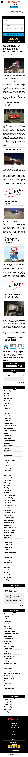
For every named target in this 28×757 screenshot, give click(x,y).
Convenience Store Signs (11, 633)
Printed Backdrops (9, 495)
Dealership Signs (9, 638)
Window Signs (8, 577)
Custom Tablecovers (10, 430)
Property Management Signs (12, 673)
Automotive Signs (9, 614)
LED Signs (7, 463)
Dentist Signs (8, 641)
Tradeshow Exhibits (9, 532)
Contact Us (14, 739)
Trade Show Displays (10, 527)
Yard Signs (7, 580)
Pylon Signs (7, 502)
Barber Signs (7, 621)
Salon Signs (7, 683)
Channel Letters (8, 423)
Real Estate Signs (9, 676)
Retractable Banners (10, 505)
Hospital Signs (8, 648)
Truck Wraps (7, 537)
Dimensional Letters (9, 440)
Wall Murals (7, 565)
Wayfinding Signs (9, 570)
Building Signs (8, 410)
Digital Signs (7, 438)
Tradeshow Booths (9, 530)
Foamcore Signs (8, 455)
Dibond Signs (8, 435)
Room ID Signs (8, 507)
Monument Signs (9, 478)
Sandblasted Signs (9, 512)
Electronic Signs (8, 445)
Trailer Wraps (8, 535)
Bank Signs (7, 616)
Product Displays (9, 498)
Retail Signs (7, 681)
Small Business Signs (10, 688)
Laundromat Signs (9, 656)
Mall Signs (7, 661)
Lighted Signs (8, 468)
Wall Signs (7, 567)
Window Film (7, 572)
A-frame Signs (8, 391)
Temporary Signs (9, 522)
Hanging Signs (8, 458)
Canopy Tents (8, 418)
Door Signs (7, 443)
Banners (6, 403)
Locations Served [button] (14, 742)
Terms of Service (14, 736)
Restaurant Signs (9, 678)
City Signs (7, 626)
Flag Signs (7, 448)
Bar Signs (7, 618)
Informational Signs (9, 460)
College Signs (8, 628)
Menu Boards (8, 473)
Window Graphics (9, 575)
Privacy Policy (14, 734)
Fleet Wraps (7, 450)
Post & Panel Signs (9, 493)
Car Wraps (7, 420)
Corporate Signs (8, 636)
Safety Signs (7, 510)
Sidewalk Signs (8, 515)
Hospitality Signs (9, 651)
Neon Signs (7, 480)
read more (8, 378)
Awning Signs (8, 401)
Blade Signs (7, 406)
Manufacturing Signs (10, 663)
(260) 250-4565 (14, 4)
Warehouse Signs (9, 691)
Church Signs (8, 623)
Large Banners (8, 465)
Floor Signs (7, 453)
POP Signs (7, 485)
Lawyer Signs (8, 658)
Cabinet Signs (8, 415)
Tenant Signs (8, 525)
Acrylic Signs (8, 396)
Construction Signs (9, 631)
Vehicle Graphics (9, 545)
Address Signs (8, 398)
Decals (6, 433)
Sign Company (14, 731)
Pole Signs (7, 488)
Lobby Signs (7, 470)
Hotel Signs (7, 653)
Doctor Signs (7, 643)
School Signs (8, 686)
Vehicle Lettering (9, 547)
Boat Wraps (7, 408)
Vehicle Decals (8, 542)
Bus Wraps (7, 413)
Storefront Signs (9, 517)
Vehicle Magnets (9, 550)
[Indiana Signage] (14, 718)
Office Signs (7, 483)
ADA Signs (7, 393)
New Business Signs (9, 666)
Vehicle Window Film (10, 552)
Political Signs (8, 671)
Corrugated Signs (9, 428)
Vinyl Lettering (8, 555)
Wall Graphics (8, 562)
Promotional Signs (9, 500)
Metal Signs (7, 475)
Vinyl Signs (7, 712)
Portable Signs (8, 490)
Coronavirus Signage (10, 425)
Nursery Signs (8, 668)
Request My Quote (13, 34)
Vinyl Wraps (7, 560)
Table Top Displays (9, 520)
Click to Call (14, 6)
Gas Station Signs (9, 646)
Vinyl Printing (8, 557)
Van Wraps (7, 540)
